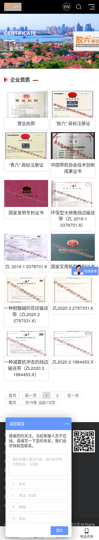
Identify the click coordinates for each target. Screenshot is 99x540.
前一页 (31, 395)
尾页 (12, 402)
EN (66, 6)
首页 (12, 395)
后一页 (73, 395)
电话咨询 (86, 536)
